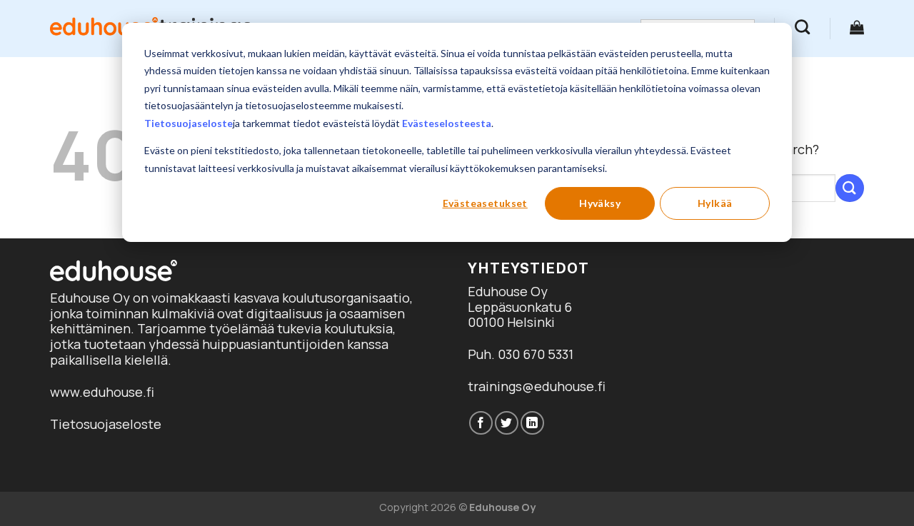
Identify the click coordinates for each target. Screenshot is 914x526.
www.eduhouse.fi (102, 391)
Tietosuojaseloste (188, 123)
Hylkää (715, 203)
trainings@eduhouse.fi (537, 386)
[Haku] (802, 27)
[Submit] (849, 188)
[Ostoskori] (857, 27)
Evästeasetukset (485, 203)
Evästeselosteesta (446, 123)
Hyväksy (600, 203)
